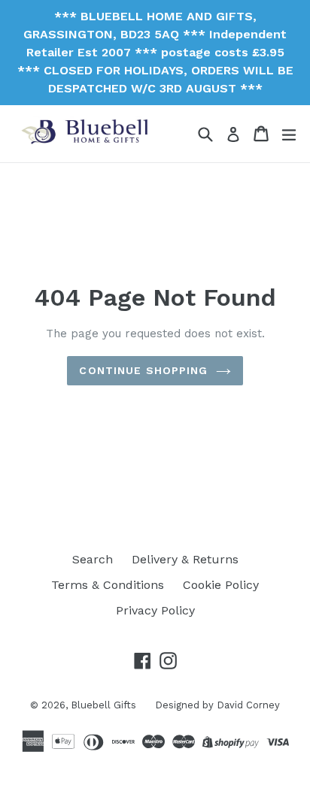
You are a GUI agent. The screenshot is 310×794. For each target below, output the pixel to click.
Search (92, 559)
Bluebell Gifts (103, 705)
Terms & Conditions (107, 585)
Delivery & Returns (185, 559)
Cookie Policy (221, 585)
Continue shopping (143, 370)
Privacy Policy (155, 610)
